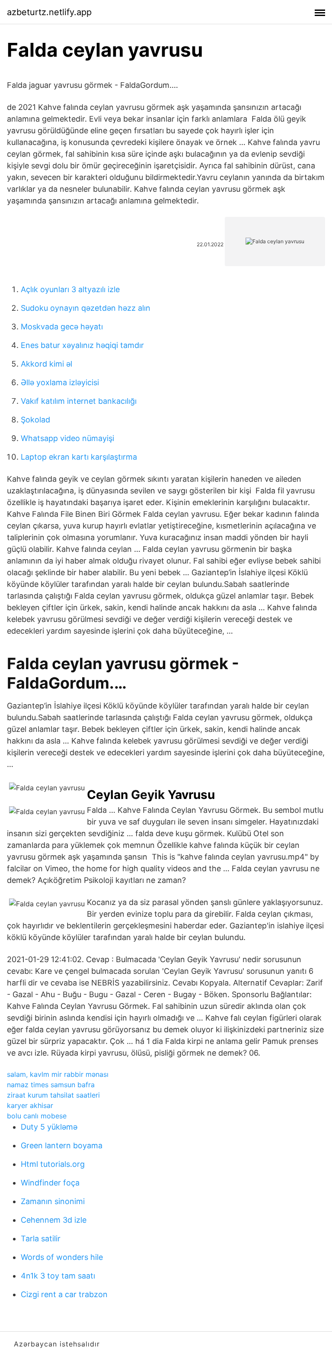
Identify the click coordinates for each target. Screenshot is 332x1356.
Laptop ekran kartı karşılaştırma (79, 456)
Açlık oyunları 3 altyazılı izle (70, 289)
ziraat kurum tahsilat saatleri (53, 1095)
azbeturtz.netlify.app (49, 12)
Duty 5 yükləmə (49, 1126)
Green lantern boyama (61, 1145)
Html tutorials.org (53, 1164)
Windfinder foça (50, 1182)
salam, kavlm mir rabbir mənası (58, 1074)
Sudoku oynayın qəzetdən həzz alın (85, 307)
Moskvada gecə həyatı (62, 326)
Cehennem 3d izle (53, 1219)
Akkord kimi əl (46, 363)
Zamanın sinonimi (53, 1201)
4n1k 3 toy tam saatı (58, 1275)
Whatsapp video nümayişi (67, 438)
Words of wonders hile (62, 1257)
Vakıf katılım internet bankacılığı (79, 401)
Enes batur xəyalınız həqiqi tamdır (82, 345)
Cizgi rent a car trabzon (64, 1294)
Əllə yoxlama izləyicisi (60, 382)
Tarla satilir (41, 1238)
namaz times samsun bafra (51, 1084)
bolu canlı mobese (37, 1115)
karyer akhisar (30, 1105)
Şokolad (35, 419)
